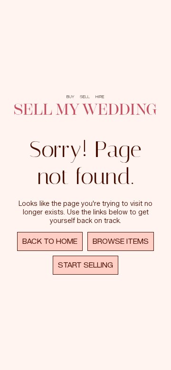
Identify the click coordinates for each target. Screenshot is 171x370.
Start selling (85, 265)
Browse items (121, 241)
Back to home (49, 241)
